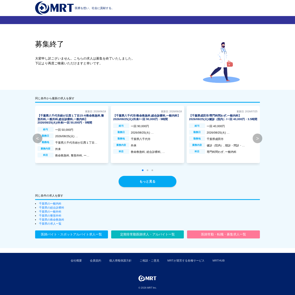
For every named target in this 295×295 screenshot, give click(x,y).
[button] (142, 170)
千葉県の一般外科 (50, 211)
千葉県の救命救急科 (51, 219)
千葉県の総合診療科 (51, 207)
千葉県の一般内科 (50, 203)
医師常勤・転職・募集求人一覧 (223, 234)
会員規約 (95, 260)
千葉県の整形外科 (50, 215)
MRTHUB (219, 260)
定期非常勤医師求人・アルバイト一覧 (147, 234)
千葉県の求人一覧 (50, 223)
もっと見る (147, 181)
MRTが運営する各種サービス (185, 260)
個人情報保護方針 (120, 260)
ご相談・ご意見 (149, 260)
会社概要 (76, 260)
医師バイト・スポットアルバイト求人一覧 (71, 234)
